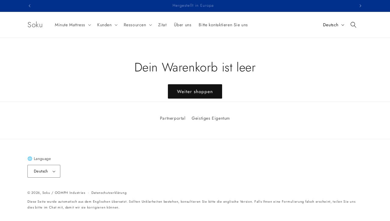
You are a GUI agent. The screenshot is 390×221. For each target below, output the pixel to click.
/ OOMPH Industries (68, 192)
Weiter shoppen (195, 91)
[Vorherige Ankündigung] (29, 6)
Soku (46, 192)
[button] (72, 24)
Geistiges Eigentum (211, 118)
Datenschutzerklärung (108, 192)
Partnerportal (173, 118)
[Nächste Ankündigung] (360, 6)
